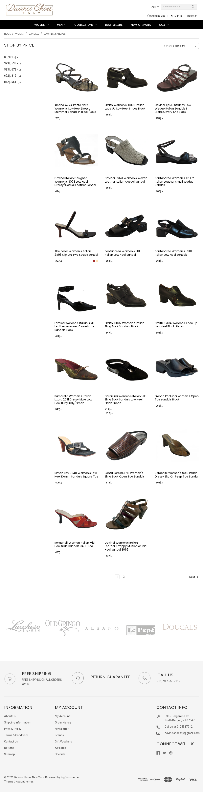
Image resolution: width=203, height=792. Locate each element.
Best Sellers (114, 25)
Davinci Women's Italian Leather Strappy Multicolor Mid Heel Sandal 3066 (126, 546)
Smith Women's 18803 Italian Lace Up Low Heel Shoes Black (125, 107)
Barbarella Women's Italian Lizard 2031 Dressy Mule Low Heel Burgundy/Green (73, 399)
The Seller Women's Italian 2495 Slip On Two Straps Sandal (76, 253)
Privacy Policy (12, 728)
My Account (62, 716)
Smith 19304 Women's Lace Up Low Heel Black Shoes (176, 325)
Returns (9, 747)
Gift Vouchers (63, 741)
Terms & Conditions (16, 735)
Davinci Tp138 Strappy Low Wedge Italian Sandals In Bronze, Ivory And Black (173, 108)
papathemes (25, 781)
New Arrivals (141, 25)
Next (192, 577)
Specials (60, 754)
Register (192, 15)
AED (154, 6)
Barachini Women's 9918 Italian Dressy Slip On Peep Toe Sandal (176, 474)
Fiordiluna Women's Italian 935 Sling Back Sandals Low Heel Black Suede (126, 399)
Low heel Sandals (55, 33)
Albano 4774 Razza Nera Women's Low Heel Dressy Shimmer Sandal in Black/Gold (75, 108)
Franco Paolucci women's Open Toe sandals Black (177, 398)
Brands (59, 735)
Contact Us (11, 741)
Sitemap (9, 754)
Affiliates (60, 747)
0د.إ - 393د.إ (11, 57)
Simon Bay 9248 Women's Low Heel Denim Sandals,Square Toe (76, 474)
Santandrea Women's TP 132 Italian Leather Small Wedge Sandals (174, 181)
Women (40, 25)
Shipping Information (17, 722)
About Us (10, 716)
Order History (63, 722)
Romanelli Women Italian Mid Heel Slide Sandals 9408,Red (75, 544)
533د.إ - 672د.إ (12, 69)
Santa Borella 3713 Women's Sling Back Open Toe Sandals (125, 474)
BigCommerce (70, 777)
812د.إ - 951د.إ (12, 81)
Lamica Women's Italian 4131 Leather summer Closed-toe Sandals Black (74, 326)
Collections (84, 25)
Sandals (34, 33)
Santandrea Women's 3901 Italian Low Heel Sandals (173, 253)
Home (7, 33)
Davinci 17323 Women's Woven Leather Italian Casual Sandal (126, 180)
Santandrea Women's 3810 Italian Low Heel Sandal (123, 253)
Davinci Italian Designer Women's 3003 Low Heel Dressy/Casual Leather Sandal (75, 181)
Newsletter (62, 728)
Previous (4, 632)
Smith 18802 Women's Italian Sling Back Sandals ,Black (124, 325)
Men (60, 25)
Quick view (76, 95)
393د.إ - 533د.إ (12, 63)
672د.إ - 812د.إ (12, 75)
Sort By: (168, 46)
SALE (162, 25)
